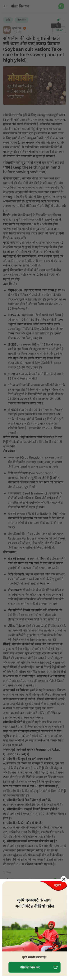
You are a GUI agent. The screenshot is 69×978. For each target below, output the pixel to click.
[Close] (64, 879)
